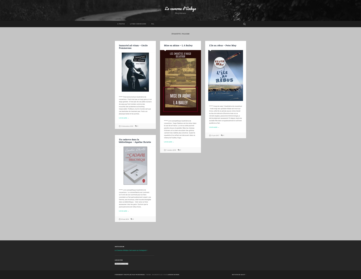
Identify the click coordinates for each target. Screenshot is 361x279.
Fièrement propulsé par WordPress (130, 274)
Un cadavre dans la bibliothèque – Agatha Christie (135, 140)
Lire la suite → (124, 118)
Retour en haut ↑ (239, 274)
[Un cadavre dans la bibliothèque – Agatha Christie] (135, 166)
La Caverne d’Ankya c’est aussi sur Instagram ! (131, 250)
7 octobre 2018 (171, 150)
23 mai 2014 (125, 219)
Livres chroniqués (138, 24)
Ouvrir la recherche (244, 24)
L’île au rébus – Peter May (222, 45)
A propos (121, 24)
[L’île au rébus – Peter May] (225, 75)
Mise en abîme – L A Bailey (178, 45)
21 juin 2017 (215, 135)
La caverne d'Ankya (180, 8)
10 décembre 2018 (127, 126)
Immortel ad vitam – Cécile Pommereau (133, 46)
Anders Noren (173, 274)
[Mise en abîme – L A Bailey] (180, 83)
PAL (152, 24)
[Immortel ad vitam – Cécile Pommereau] (135, 72)
